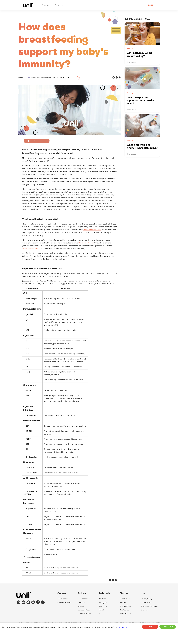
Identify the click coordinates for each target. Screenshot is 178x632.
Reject (150, 627)
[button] (151, 5)
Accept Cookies (167, 627)
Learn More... (122, 627)
